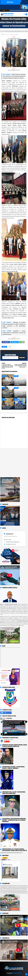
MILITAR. (10, 347)
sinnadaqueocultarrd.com (11, 544)
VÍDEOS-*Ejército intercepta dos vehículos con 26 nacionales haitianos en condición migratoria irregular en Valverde (14, 76)
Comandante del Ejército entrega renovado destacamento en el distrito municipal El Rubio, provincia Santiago (8, 393)
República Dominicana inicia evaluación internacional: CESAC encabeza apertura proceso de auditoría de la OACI (20, 405)
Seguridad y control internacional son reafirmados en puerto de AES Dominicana (14, 332)
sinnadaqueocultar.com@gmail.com (13, 541)
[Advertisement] (4, 454)
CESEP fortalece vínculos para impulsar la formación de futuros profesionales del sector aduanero (8, 406)
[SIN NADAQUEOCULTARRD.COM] (14, 970)
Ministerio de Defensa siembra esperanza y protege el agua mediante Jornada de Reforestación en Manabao (20, 382)
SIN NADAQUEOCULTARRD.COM (16, 973)
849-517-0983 (8, 539)
